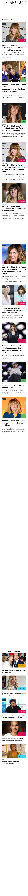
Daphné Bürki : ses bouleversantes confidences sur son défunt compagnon (13, 47)
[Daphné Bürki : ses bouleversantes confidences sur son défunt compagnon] (14, 32)
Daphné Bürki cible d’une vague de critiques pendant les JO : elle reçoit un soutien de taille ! (14, 168)
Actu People (22, 40)
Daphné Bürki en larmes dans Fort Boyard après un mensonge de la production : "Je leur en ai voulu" (14, 87)
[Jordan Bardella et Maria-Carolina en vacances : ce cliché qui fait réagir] (14, 660)
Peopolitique (22, 665)
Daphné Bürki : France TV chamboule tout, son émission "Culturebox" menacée (14, 128)
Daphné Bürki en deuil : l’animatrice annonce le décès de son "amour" (14, 208)
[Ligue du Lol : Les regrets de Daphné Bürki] (14, 372)
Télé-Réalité (22, 688)
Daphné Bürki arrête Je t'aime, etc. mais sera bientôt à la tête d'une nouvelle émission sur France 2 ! (14, 270)
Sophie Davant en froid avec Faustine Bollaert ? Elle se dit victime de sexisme (13, 310)
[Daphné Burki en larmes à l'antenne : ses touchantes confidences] (14, 407)
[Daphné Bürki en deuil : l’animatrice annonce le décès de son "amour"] (14, 193)
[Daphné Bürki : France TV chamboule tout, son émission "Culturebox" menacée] (14, 113)
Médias (23, 80)
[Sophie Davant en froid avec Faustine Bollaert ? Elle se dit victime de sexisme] (14, 295)
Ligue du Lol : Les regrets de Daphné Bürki (13, 386)
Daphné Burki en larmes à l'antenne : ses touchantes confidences (12, 423)
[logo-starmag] (14, 2)
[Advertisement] (14, 15)
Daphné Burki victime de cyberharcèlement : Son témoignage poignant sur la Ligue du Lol (13, 349)
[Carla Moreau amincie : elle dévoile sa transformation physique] (14, 751)
